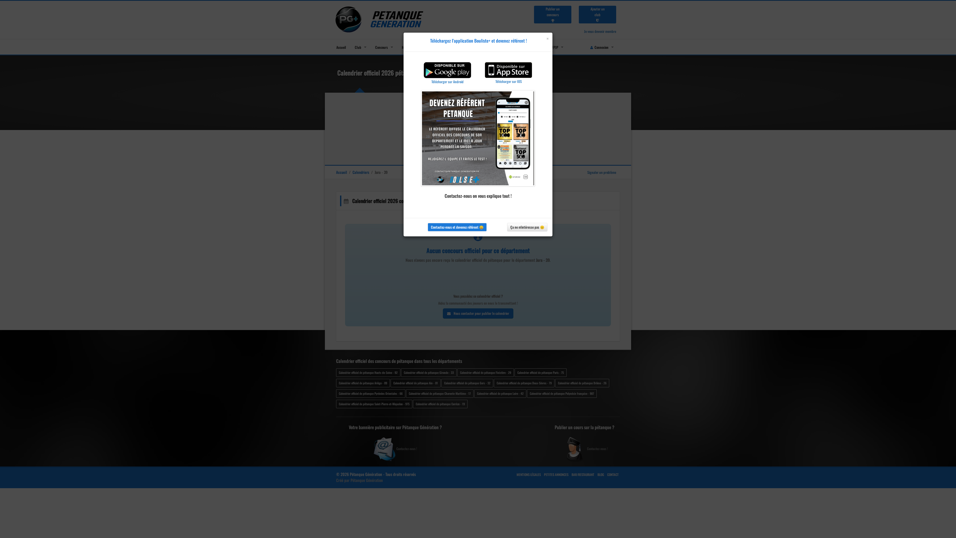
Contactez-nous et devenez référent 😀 (457, 227)
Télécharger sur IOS (508, 81)
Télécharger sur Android (447, 81)
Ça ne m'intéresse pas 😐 (527, 227)
